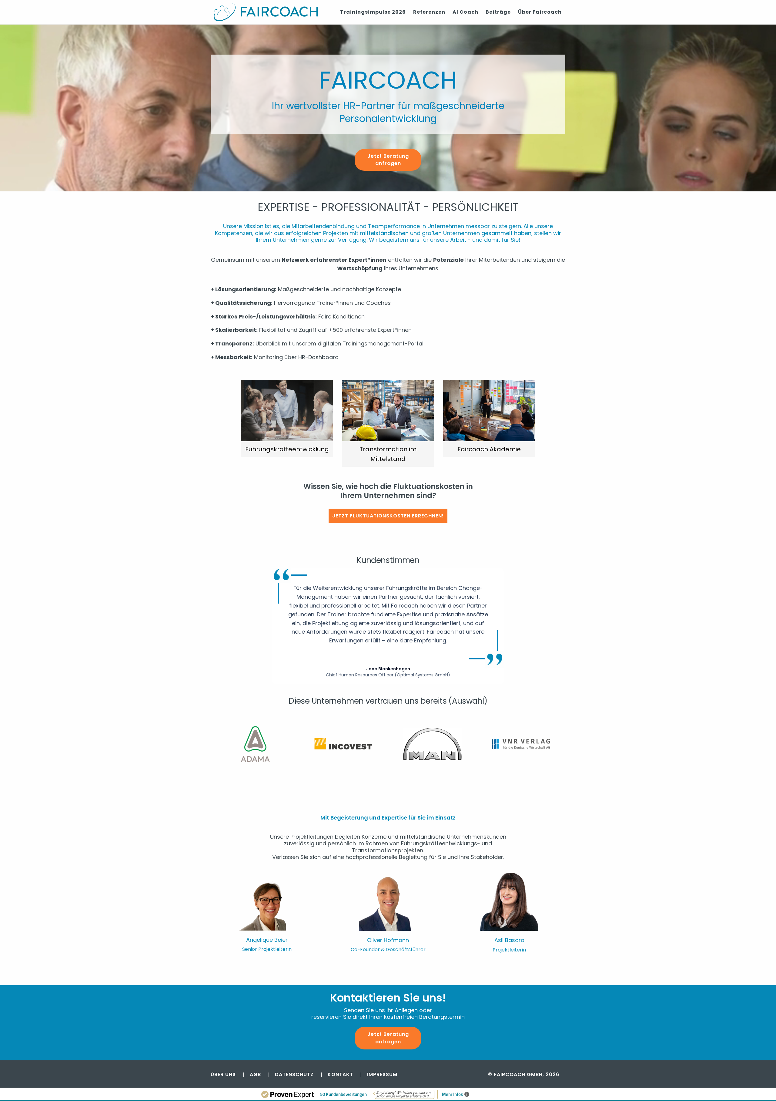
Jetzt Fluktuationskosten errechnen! (388, 515)
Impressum (382, 1074)
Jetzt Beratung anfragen (388, 160)
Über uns (223, 1074)
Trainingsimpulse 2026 (373, 11)
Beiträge (498, 11)
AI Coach (465, 11)
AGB (255, 1074)
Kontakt (340, 1074)
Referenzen (429, 11)
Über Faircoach (540, 11)
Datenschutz (294, 1074)
